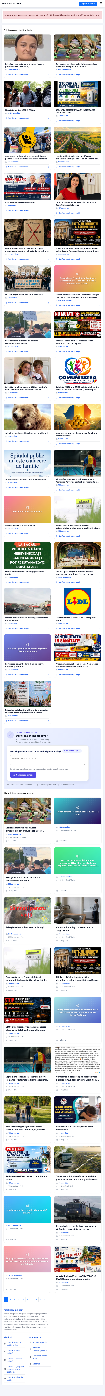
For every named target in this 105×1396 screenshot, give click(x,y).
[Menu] (100, 3)
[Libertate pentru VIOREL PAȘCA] (27, 101)
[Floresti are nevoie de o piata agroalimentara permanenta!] (27, 609)
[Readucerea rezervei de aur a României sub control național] (77, 425)
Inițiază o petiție (88, 4)
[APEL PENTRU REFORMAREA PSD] (27, 193)
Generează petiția (25, 774)
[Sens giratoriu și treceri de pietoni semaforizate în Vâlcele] (27, 332)
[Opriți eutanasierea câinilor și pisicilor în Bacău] (27, 563)
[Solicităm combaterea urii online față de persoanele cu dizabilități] (27, 56)
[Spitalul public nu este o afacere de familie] (27, 470)
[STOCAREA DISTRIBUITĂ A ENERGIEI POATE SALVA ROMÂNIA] (77, 102)
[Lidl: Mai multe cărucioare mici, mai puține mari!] (77, 609)
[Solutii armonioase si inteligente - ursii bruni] (27, 424)
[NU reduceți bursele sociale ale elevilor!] (27, 285)
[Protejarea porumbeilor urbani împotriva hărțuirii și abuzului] (27, 655)
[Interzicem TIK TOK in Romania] (27, 516)
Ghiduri (8, 1337)
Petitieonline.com (11, 3)
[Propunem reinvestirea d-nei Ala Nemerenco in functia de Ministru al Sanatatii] (77, 655)
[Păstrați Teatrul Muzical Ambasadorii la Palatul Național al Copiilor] (77, 332)
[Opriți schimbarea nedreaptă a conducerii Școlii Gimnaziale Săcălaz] (77, 194)
